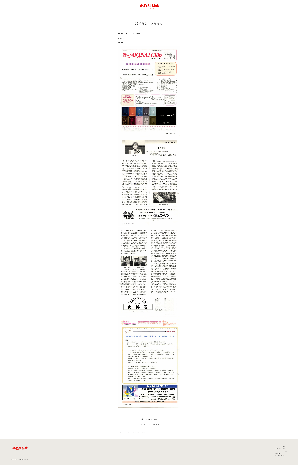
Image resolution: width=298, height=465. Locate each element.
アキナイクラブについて (280, 446)
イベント (130, 432)
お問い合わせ (278, 453)
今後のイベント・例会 (280, 449)
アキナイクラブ (122, 432)
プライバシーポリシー (280, 456)
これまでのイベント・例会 (281, 451)
